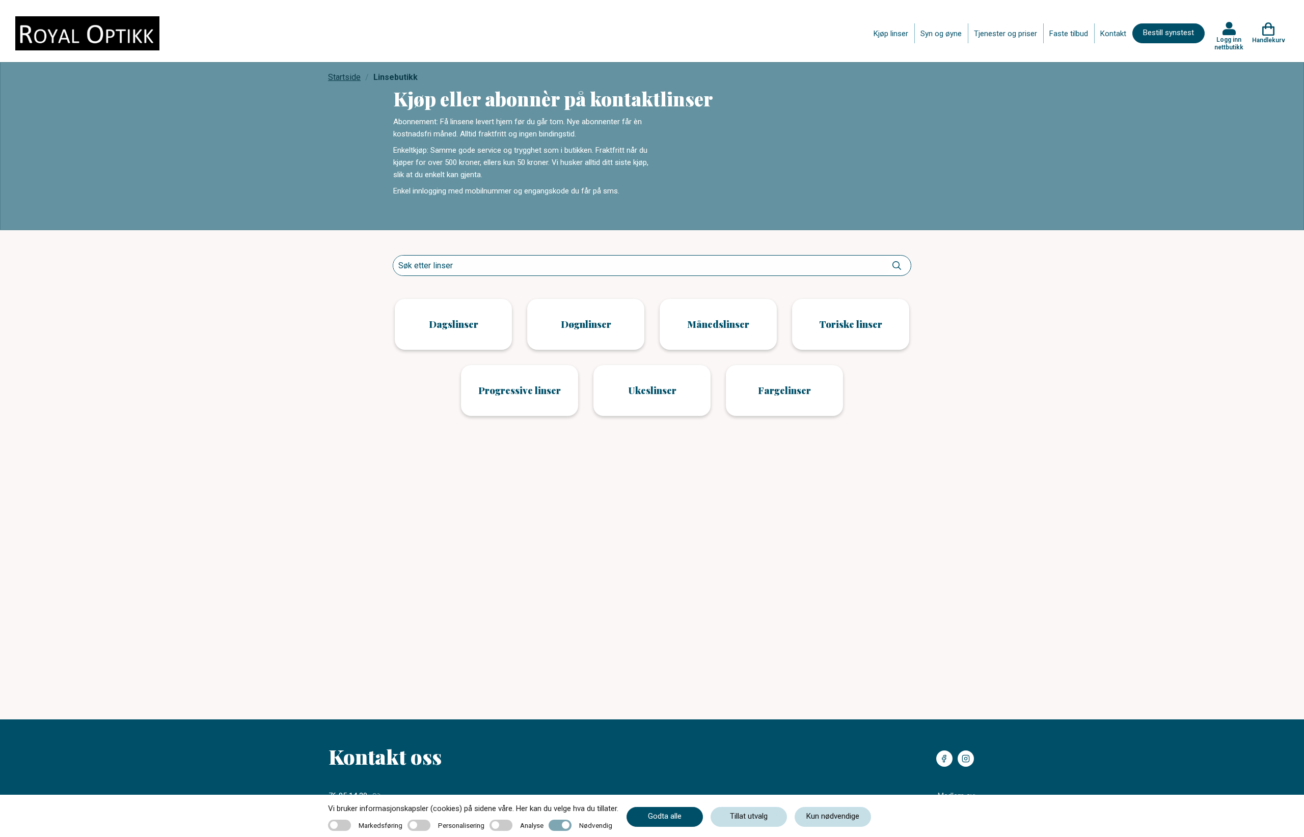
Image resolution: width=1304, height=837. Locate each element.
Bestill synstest (1168, 32)
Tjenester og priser (1005, 33)
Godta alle (665, 816)
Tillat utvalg (749, 816)
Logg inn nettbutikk (1229, 43)
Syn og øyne (941, 33)
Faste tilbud (1068, 33)
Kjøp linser (891, 33)
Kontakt (1113, 33)
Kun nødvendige (832, 816)
